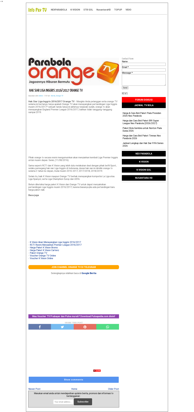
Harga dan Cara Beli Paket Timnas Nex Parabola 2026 (142, 137)
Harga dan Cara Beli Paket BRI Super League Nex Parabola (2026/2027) (141, 122)
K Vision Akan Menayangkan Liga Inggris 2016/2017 (55, 242)
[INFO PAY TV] (39, 9)
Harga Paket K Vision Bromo (44, 247)
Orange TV (59, 96)
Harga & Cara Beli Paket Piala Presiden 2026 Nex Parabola (142, 114)
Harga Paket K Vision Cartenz (44, 250)
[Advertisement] (97, 35)
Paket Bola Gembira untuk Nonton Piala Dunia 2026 (142, 129)
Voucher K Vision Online (41, 258)
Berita (53, 96)
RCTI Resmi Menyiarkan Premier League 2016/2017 (56, 245)
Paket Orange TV (38, 253)
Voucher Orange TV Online (43, 255)
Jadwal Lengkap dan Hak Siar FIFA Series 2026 (143, 144)
